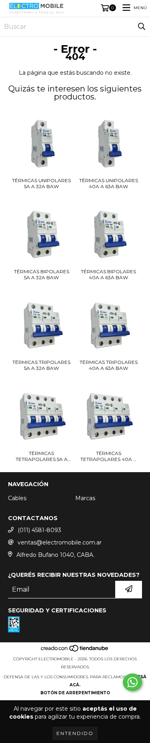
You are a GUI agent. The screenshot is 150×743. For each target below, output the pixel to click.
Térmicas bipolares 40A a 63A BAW (108, 274)
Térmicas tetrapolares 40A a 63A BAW (108, 456)
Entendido (75, 733)
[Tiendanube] (75, 651)
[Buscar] (141, 27)
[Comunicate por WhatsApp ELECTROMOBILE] (132, 682)
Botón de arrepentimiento (75, 692)
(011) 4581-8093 (39, 530)
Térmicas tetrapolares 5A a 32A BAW (42, 456)
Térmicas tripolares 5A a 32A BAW (41, 365)
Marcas (85, 498)
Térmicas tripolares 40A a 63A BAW (109, 365)
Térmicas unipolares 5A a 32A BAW (41, 183)
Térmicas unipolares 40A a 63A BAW (108, 183)
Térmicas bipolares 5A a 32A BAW (41, 274)
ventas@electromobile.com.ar (60, 542)
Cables (17, 498)
